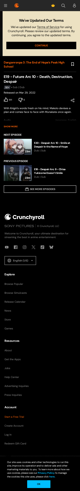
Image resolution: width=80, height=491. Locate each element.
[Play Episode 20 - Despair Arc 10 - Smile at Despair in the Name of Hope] (40, 147)
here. (52, 476)
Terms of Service (48, 27)
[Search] (63, 5)
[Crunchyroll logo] (16, 5)
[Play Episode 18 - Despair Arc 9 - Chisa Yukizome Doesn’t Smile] (40, 173)
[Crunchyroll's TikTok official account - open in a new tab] (42, 247)
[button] (5, 5)
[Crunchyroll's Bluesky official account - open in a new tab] (51, 247)
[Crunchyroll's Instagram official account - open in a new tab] (24, 247)
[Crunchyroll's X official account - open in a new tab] (33, 247)
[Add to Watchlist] (72, 64)
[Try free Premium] (53, 5)
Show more (11, 126)
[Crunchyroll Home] (24, 217)
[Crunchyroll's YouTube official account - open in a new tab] (6, 247)
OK (38, 484)
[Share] (72, 100)
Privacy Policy (46, 472)
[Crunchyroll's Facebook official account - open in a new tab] (15, 247)
